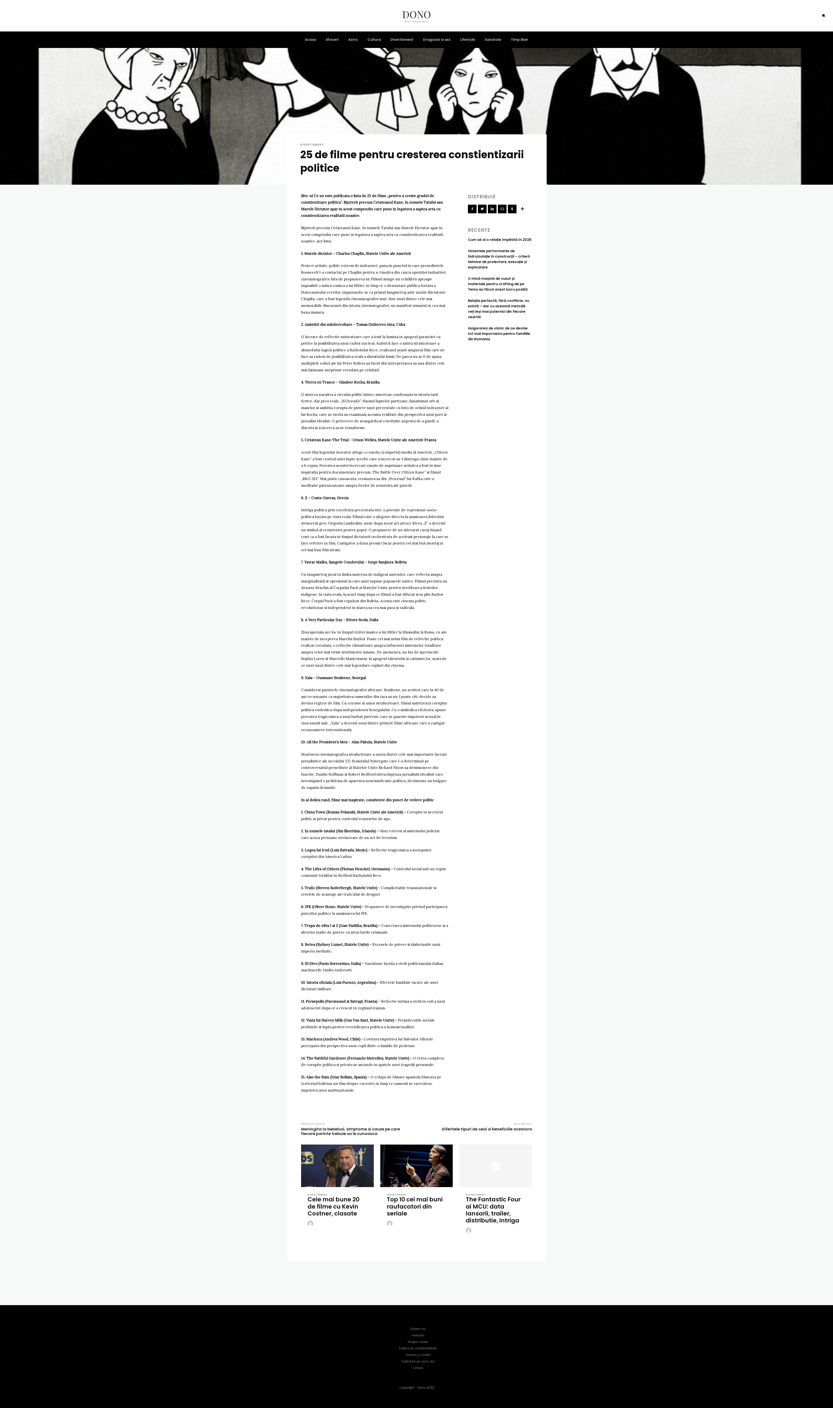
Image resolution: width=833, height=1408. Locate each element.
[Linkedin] (492, 209)
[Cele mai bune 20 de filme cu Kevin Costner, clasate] (337, 1166)
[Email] (502, 209)
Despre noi (418, 1329)
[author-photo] (311, 1224)
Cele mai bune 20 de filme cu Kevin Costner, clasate (333, 1206)
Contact (417, 1368)
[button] (824, 16)
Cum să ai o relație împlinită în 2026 (499, 239)
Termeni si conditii (418, 1355)
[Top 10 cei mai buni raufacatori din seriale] (416, 1166)
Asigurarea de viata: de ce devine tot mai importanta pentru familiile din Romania (499, 334)
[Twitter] (482, 209)
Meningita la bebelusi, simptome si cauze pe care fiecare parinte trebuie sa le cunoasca (350, 1131)
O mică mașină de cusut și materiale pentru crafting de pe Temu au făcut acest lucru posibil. (498, 284)
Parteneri (418, 1335)
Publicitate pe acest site (418, 1361)
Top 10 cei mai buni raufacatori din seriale (415, 1206)
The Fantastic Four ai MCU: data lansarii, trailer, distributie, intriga (493, 1209)
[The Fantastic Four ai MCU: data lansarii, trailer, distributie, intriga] (495, 1166)
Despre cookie (418, 1342)
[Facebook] (472, 209)
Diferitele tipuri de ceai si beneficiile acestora (487, 1129)
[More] (522, 209)
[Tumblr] (512, 209)
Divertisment (312, 144)
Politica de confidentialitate (418, 1348)
